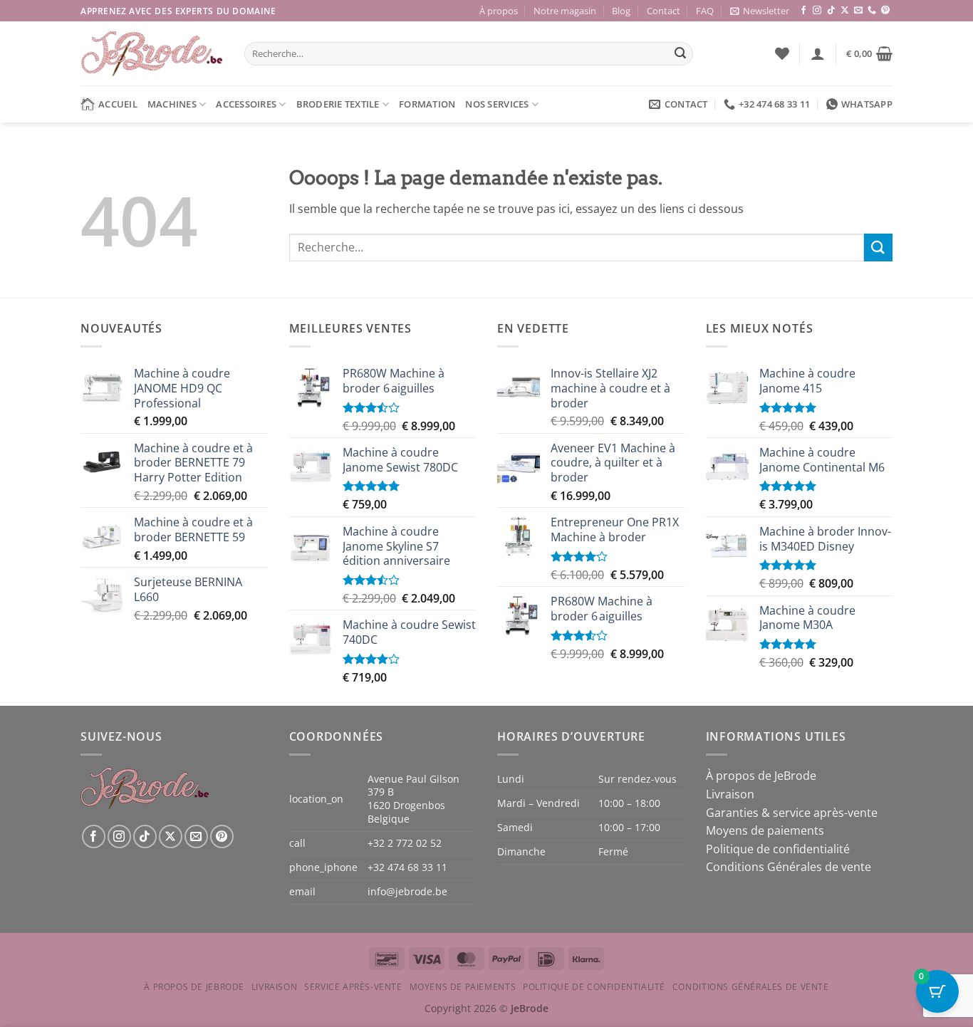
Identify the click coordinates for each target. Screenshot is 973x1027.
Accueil (117, 104)
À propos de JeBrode (761, 775)
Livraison (730, 794)
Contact (663, 10)
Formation (427, 104)
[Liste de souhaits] (782, 53)
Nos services (497, 104)
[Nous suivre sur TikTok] (831, 11)
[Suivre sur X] (845, 11)
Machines (172, 104)
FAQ (705, 10)
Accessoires (246, 104)
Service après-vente (353, 987)
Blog (621, 10)
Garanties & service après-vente (792, 812)
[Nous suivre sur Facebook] (803, 11)
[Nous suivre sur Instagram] (817, 11)
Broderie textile (338, 104)
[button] (759, 10)
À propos (498, 10)
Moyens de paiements (765, 830)
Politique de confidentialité (778, 849)
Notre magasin (565, 10)
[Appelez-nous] (872, 11)
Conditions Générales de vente (788, 867)
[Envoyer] (680, 54)
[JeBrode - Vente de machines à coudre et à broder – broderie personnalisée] (151, 53)
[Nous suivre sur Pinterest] (885, 11)
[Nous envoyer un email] (858, 11)
